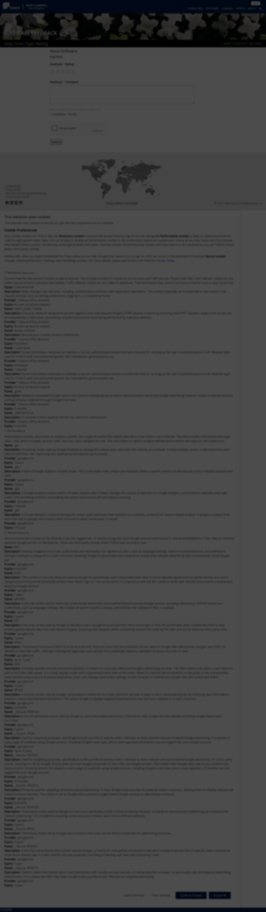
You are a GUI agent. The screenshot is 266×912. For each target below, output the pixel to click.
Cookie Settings (133, 895)
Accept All (219, 895)
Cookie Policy (165, 261)
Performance (16, 431)
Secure (18, 533)
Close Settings (160, 895)
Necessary (20, 273)
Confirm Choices (191, 895)
